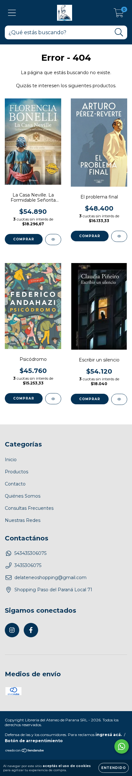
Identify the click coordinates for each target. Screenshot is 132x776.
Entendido (113, 768)
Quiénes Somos (22, 496)
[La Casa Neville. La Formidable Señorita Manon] (53, 239)
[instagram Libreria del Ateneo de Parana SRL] (12, 630)
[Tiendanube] (25, 751)
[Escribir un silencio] (119, 399)
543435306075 (30, 553)
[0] (118, 14)
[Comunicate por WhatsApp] (121, 746)
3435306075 (27, 565)
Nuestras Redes (22, 520)
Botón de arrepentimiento (34, 740)
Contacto (15, 484)
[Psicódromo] (53, 398)
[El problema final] (119, 236)
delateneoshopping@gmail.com (50, 577)
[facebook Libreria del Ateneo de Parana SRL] (31, 630)
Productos (16, 472)
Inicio (11, 459)
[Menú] (12, 13)
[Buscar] (119, 32)
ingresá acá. (108, 734)
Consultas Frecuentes (29, 508)
